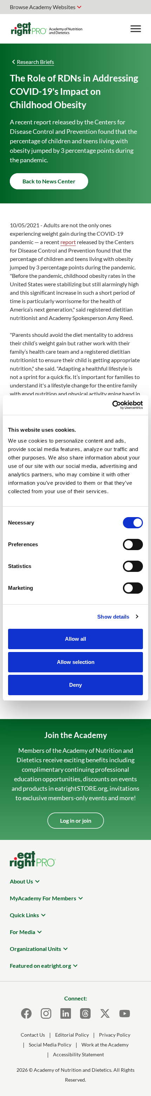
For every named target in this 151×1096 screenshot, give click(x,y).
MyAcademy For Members (43, 898)
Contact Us (33, 1035)
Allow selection (75, 662)
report (68, 242)
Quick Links (24, 915)
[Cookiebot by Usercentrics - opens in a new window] (112, 405)
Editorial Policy (72, 1035)
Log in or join (75, 820)
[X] (105, 1013)
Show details (113, 617)
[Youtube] (125, 1013)
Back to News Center (49, 181)
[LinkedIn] (66, 1013)
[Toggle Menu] (135, 28)
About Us (21, 881)
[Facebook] (26, 1013)
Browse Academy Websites (43, 7)
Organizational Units (35, 948)
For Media (22, 931)
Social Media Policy (50, 1045)
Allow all (75, 639)
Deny (75, 685)
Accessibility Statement (78, 1054)
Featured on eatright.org (40, 965)
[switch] (133, 544)
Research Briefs (35, 61)
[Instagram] (46, 1013)
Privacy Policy (114, 1035)
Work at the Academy (105, 1045)
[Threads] (85, 1013)
